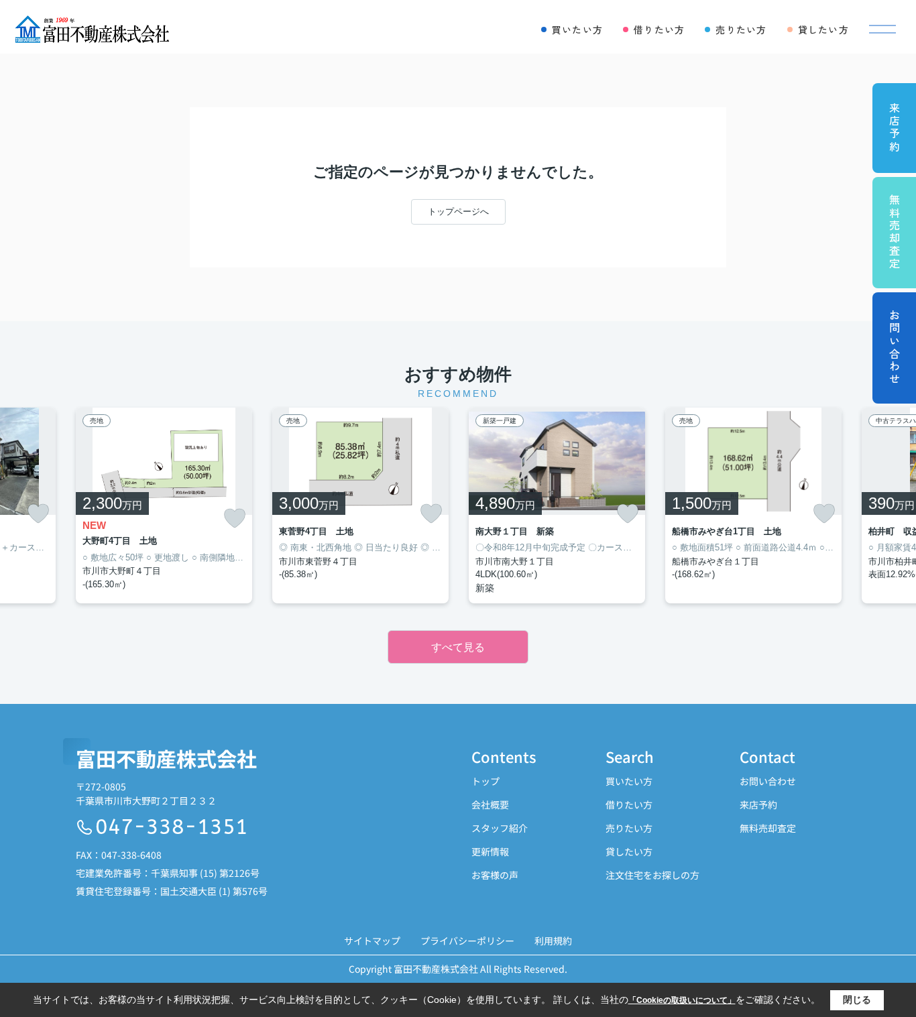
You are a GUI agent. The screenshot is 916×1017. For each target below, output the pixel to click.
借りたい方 (629, 804)
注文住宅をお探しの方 (652, 875)
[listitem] (164, 505)
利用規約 (553, 940)
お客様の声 (494, 875)
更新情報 (490, 851)
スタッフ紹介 (499, 828)
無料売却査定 (768, 828)
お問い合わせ (768, 781)
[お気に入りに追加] (38, 513)
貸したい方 (629, 851)
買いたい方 (629, 781)
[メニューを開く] (882, 29)
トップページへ (458, 211)
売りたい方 (629, 828)
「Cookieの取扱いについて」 (682, 1000)
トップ (485, 781)
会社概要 (490, 804)
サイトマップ (372, 940)
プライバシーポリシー (467, 940)
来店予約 (758, 804)
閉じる (857, 999)
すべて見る (458, 647)
